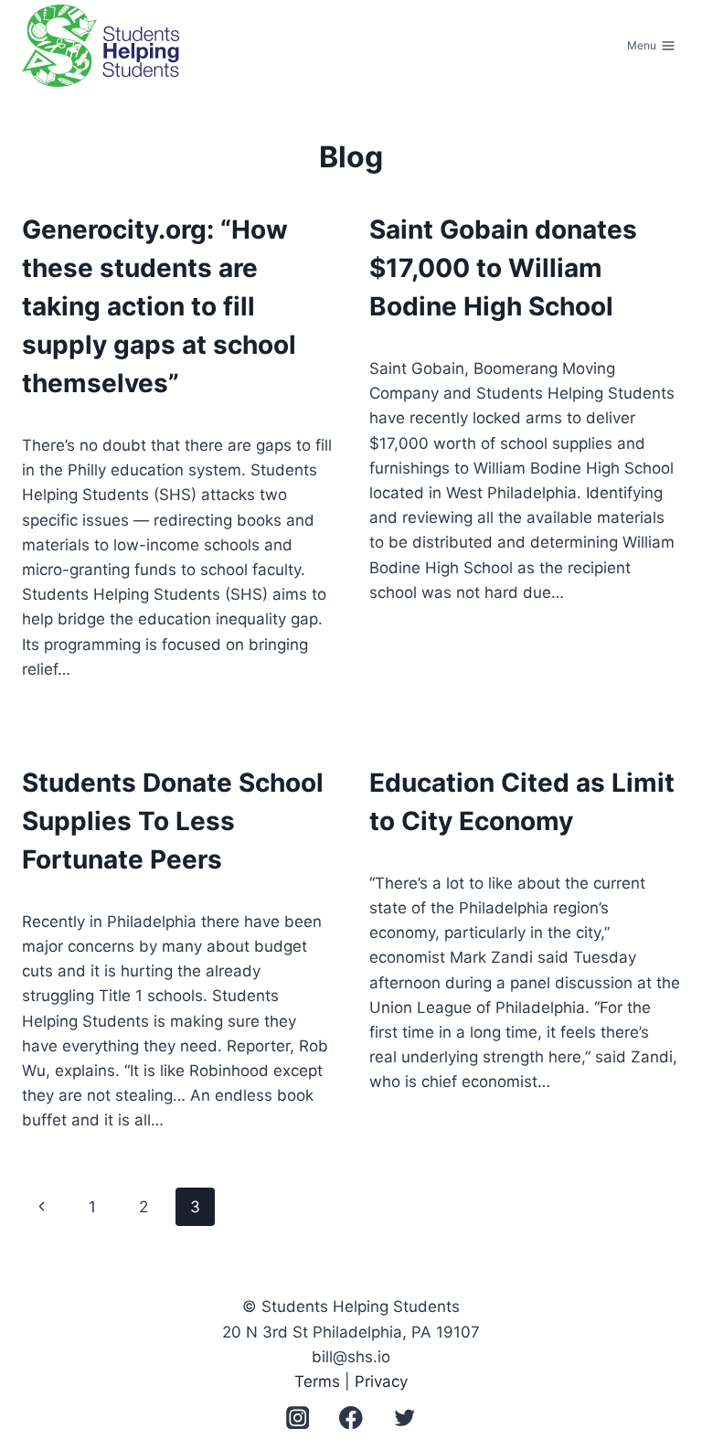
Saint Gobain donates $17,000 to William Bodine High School (503, 268)
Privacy (381, 1381)
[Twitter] (404, 1417)
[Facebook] (351, 1417)
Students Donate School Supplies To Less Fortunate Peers (173, 821)
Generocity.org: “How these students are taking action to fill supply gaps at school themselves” (159, 306)
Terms (317, 1381)
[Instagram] (297, 1417)
